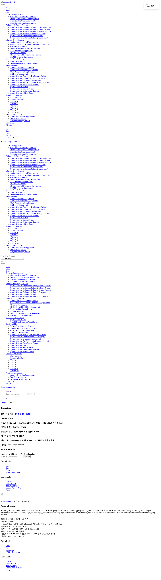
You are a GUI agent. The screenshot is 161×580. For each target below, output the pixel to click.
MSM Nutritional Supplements (21, 57)
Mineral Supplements (18, 53)
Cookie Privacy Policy (14, 488)
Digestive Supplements (14, 14)
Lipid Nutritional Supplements (21, 51)
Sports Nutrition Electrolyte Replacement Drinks (28, 76)
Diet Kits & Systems (18, 119)
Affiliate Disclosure (13, 472)
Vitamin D (14, 108)
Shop (8, 10)
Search (8, 392)
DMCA (8, 481)
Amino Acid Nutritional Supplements (24, 70)
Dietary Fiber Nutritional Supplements (24, 19)
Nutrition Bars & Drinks (15, 59)
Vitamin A (14, 102)
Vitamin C (14, 106)
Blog (7, 12)
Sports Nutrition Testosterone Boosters (24, 91)
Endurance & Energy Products (17, 25)
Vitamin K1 (14, 112)
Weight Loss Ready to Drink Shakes (23, 63)
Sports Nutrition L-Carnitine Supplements (25, 80)
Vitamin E (14, 110)
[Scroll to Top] (1, 578)
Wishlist (9, 125)
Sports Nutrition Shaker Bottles (22, 89)
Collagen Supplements (18, 46)
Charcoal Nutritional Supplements (23, 17)
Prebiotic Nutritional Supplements (22, 21)
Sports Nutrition (12, 65)
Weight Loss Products (14, 114)
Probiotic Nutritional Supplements (23, 23)
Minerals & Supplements (15, 40)
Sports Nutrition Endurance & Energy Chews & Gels (30, 29)
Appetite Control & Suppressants (22, 116)
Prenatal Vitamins (16, 99)
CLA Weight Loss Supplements (22, 72)
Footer (8, 490)
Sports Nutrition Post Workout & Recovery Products (29, 82)
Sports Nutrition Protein (19, 87)
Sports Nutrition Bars (18, 61)
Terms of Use (11, 484)
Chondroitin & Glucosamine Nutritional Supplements (30, 44)
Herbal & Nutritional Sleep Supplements (25, 48)
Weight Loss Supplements (20, 121)
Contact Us (10, 123)
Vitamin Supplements (14, 95)
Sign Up (27, 456)
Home (8, 8)
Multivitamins (15, 97)
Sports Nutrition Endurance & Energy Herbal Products (30, 31)
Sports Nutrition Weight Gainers (22, 93)
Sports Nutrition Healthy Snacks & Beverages (27, 78)
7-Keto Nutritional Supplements (22, 68)
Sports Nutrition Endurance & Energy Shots (26, 36)
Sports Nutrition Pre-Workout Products (24, 85)
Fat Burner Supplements (19, 74)
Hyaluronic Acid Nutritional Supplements (25, 55)
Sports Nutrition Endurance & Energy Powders (27, 34)
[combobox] (12, 256)
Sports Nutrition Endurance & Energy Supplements (29, 38)
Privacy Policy (11, 486)
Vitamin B (14, 104)
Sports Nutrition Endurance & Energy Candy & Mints (30, 27)
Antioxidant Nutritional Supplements (24, 42)
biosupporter (7, 501)
